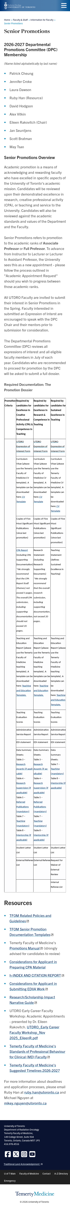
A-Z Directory (61, 1173)
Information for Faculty (41, 19)
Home (7, 19)
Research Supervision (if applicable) (23, 788)
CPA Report (22, 550)
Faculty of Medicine (29, 1173)
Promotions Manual (25, 948)
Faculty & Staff (20, 19)
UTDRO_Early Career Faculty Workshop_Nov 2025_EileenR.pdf (34, 1032)
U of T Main (10, 1173)
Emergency (9, 1180)
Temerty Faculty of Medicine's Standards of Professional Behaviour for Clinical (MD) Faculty (37, 1051)
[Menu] (64, 5)
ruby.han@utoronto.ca (41, 1092)
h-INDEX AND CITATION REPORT (35, 975)
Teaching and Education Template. (23, 691)
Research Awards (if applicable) (24, 769)
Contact (46, 1173)
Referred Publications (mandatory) (22, 807)
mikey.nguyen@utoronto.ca (25, 1103)
